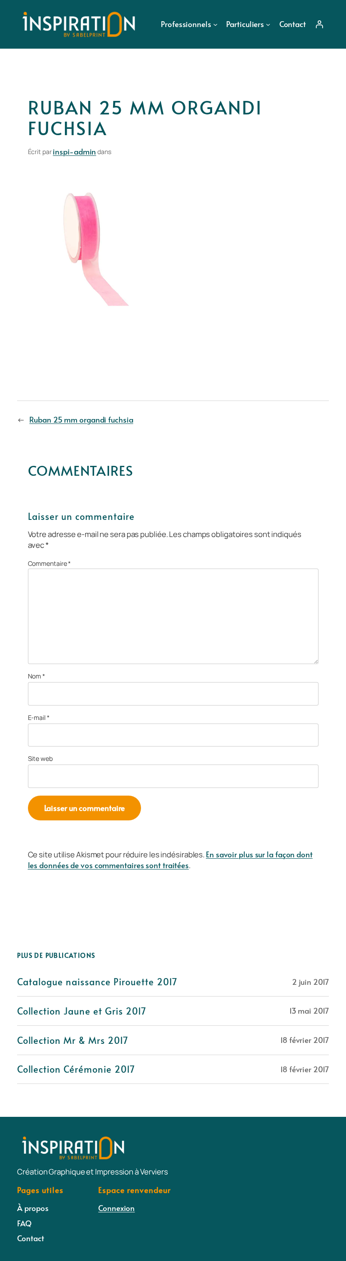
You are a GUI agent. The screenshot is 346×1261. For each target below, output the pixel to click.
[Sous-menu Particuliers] (268, 24)
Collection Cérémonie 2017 (76, 1069)
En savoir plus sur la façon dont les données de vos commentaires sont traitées (170, 859)
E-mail (39, 717)
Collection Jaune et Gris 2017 (81, 1011)
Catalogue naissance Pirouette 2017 (97, 982)
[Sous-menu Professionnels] (215, 24)
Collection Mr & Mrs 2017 (72, 1040)
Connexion (116, 1207)
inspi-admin (74, 151)
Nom (37, 676)
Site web (40, 758)
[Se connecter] (319, 24)
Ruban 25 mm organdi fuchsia (81, 419)
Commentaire (49, 563)
